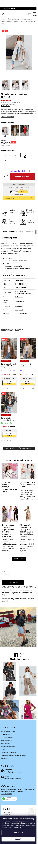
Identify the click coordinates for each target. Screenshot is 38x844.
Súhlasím (18, 839)
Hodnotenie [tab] (29, 230)
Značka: (5, 104)
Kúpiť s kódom (18, 192)
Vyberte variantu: (8, 120)
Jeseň (20, 308)
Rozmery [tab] (19, 230)
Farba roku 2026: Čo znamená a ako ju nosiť (26, 479)
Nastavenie (18, 833)
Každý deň (19, 304)
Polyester (18, 295)
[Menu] (33, 14)
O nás (3, 742)
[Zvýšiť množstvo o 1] (7, 173)
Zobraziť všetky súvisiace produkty (18, 444)
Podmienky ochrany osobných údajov (13, 748)
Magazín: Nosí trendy (8, 724)
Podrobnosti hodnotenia (8, 102)
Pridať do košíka (22, 175)
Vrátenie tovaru (6, 727)
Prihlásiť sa (13, 577)
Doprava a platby (7, 730)
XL (11, 386)
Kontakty (4, 751)
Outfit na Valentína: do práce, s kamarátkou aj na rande (9, 482)
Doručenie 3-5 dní (21, 289)
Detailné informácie (7, 115)
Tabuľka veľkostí (6, 733)
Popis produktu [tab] (9, 230)
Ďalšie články (18, 553)
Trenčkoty (19, 278)
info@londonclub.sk (13, 815)
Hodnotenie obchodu (8, 739)
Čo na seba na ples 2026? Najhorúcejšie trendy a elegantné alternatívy (8, 525)
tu (20, 827)
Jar (16, 308)
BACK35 (22, 190)
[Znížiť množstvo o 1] (7, 176)
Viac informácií (6, 786)
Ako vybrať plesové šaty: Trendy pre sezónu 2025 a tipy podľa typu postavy (25, 525)
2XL (33, 386)
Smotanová (19, 299)
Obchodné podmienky (8, 745)
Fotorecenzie (5, 736)
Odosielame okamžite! (23, 291)
